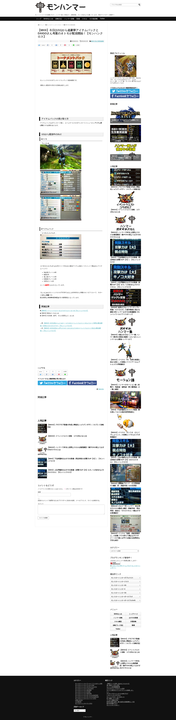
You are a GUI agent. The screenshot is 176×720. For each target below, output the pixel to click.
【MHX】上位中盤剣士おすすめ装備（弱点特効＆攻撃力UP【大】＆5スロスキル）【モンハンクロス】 (125, 459)
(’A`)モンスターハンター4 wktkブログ (117, 693)
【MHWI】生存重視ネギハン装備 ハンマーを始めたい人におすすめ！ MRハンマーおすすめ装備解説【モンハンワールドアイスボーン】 (125, 140)
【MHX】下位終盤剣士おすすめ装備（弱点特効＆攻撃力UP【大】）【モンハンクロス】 (125, 259)
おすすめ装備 (133, 617)
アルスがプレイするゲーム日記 (116, 688)
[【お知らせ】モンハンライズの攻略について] (125, 114)
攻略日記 (58, 19)
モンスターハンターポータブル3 (122, 596)
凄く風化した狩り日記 (113, 685)
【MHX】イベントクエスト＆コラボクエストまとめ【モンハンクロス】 (64, 310)
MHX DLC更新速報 (97, 41)
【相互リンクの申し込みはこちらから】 (118, 683)
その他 (78, 702)
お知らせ (79, 700)
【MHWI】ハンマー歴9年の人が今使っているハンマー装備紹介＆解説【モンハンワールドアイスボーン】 (125, 157)
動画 (133, 625)
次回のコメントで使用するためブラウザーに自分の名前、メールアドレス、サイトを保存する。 (69, 500)
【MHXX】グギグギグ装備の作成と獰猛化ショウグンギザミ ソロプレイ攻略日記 (130, 641)
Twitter (102, 18)
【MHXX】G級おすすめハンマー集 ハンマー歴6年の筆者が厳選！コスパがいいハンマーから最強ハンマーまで (125, 337)
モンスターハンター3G (118, 593)
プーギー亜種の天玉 (112, 700)
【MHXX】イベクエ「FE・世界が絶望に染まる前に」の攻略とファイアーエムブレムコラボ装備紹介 (125, 362)
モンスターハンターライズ (83, 703)
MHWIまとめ (48, 19)
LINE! (78, 45)
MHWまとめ (118, 614)
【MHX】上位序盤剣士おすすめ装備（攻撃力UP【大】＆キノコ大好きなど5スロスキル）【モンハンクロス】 (125, 284)
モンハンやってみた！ (113, 705)
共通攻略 (133, 621)
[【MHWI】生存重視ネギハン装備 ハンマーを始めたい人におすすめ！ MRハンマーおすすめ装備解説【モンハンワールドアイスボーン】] (125, 133)
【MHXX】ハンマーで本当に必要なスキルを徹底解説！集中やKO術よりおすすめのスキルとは (125, 234)
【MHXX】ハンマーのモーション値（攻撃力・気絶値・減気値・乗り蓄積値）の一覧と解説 (125, 387)
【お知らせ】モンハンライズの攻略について (125, 120)
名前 (39, 492)
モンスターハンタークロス (120, 581)
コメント (41, 503)
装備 (78, 19)
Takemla (101, 389)
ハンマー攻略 (69, 19)
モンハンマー (88, 717)
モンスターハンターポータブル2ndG (123, 600)
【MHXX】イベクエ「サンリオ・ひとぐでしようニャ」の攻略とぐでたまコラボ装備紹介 (125, 434)
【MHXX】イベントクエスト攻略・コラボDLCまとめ (67, 436)
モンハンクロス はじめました (116, 697)
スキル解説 (118, 621)
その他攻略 (93, 19)
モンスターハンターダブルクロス (122, 578)
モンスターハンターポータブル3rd (86, 695)
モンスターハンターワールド (84, 685)
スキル (84, 19)
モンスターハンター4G (118, 585)
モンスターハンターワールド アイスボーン (88, 683)
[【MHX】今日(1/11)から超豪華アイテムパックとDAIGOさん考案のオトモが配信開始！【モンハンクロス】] (56, 45)
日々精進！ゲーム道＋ (113, 698)
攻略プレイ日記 (118, 625)
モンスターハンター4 (118, 589)
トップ (38, 19)
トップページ (133, 614)
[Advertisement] (71, 102)
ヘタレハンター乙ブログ (114, 695)
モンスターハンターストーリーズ (85, 698)
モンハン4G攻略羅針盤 (113, 687)
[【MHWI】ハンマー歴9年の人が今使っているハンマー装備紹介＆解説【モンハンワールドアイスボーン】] (125, 152)
